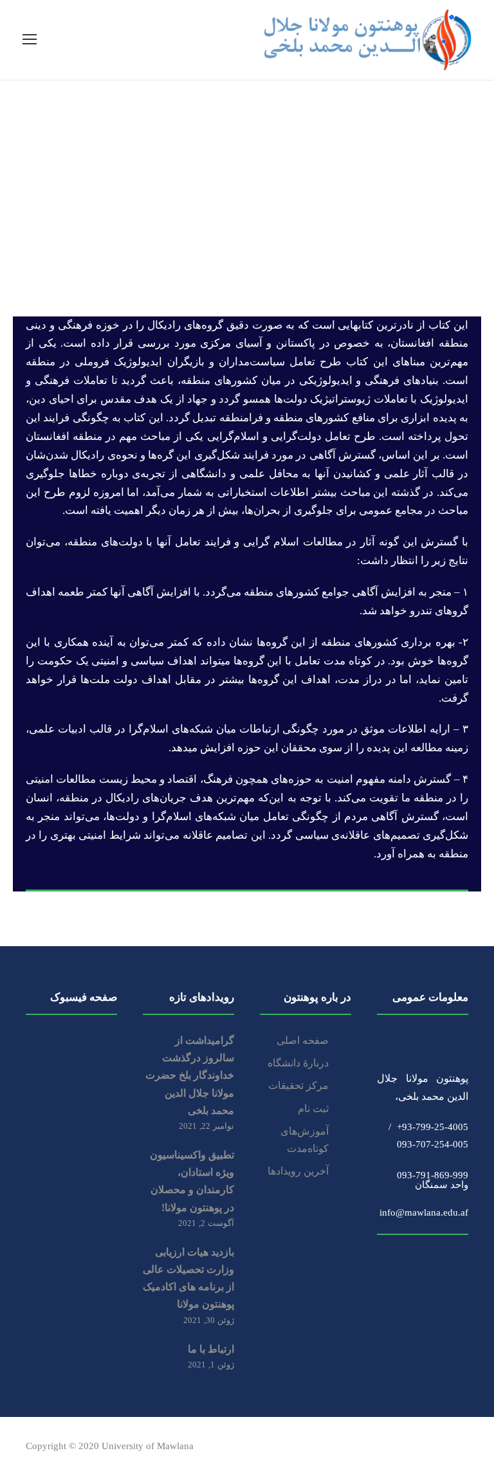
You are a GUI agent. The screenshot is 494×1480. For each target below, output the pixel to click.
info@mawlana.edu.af (424, 1208)
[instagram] (463, 1448)
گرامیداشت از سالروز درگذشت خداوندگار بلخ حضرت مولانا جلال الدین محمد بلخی (189, 1075)
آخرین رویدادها (298, 1170)
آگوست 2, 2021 (206, 1223)
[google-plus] (373, 1448)
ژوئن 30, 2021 (208, 1320)
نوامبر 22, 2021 (206, 1126)
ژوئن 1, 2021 (211, 1364)
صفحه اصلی (303, 1040)
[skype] (418, 1448)
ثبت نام (313, 1108)
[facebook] (351, 1448)
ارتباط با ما (211, 1349)
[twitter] (441, 1448)
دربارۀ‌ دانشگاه (298, 1062)
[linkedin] (396, 1448)
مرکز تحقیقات (298, 1085)
